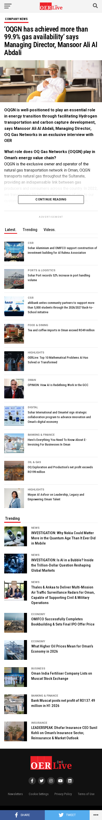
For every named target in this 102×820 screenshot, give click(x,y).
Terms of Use (86, 794)
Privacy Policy (63, 794)
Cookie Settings (39, 794)
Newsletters (15, 794)
